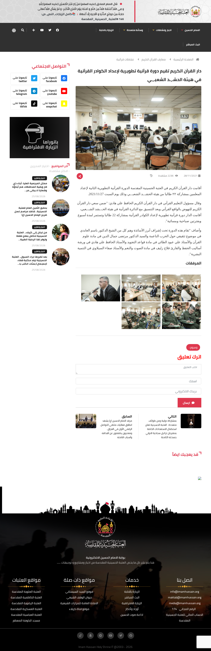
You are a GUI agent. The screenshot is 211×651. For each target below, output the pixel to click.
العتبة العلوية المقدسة (26, 591)
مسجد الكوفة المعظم (26, 620)
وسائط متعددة (134, 30)
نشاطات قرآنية (125, 59)
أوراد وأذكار (132, 609)
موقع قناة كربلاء (79, 609)
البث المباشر (193, 44)
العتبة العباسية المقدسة (26, 614)
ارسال (186, 403)
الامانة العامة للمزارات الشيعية (79, 603)
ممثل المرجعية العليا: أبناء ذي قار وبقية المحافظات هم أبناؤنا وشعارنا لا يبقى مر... (29, 187)
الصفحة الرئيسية (183, 59)
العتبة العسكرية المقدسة (26, 609)
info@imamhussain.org (184, 591)
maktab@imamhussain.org (184, 597)
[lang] (14, 30)
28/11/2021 (190, 175)
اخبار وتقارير (39, 178)
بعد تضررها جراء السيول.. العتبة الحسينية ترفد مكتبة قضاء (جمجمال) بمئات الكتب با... (29, 260)
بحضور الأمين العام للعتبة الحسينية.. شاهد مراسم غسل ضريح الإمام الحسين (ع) (30, 211)
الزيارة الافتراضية (132, 603)
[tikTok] (80, 635)
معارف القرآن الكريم (154, 59)
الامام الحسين (192, 30)
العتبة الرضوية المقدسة (26, 603)
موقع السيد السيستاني (79, 591)
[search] (23, 30)
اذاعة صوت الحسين (132, 614)
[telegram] (100, 635)
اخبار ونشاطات (163, 30)
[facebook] (57, 30)
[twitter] (49, 30)
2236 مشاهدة (166, 175)
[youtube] (42, 30)
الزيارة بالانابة (106, 30)
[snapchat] (90, 635)
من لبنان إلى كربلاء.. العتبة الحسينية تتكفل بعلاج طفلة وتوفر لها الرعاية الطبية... (31, 236)
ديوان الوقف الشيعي (79, 597)
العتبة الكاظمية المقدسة (26, 597)
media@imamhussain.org (184, 603)
